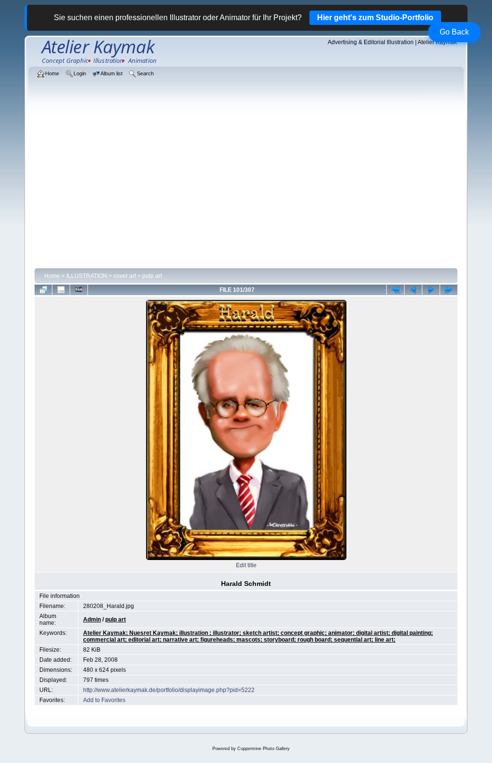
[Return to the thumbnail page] (43, 290)
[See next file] (431, 290)
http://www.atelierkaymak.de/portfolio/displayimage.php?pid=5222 (169, 690)
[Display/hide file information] (61, 290)
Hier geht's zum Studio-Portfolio (375, 17)
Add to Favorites (104, 700)
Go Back (454, 32)
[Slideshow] (78, 290)
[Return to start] (395, 290)
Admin (92, 619)
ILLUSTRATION (86, 276)
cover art (124, 276)
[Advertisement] (246, 193)
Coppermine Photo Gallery (263, 748)
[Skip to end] (448, 290)
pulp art (152, 276)
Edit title (246, 565)
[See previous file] (413, 290)
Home (52, 276)
